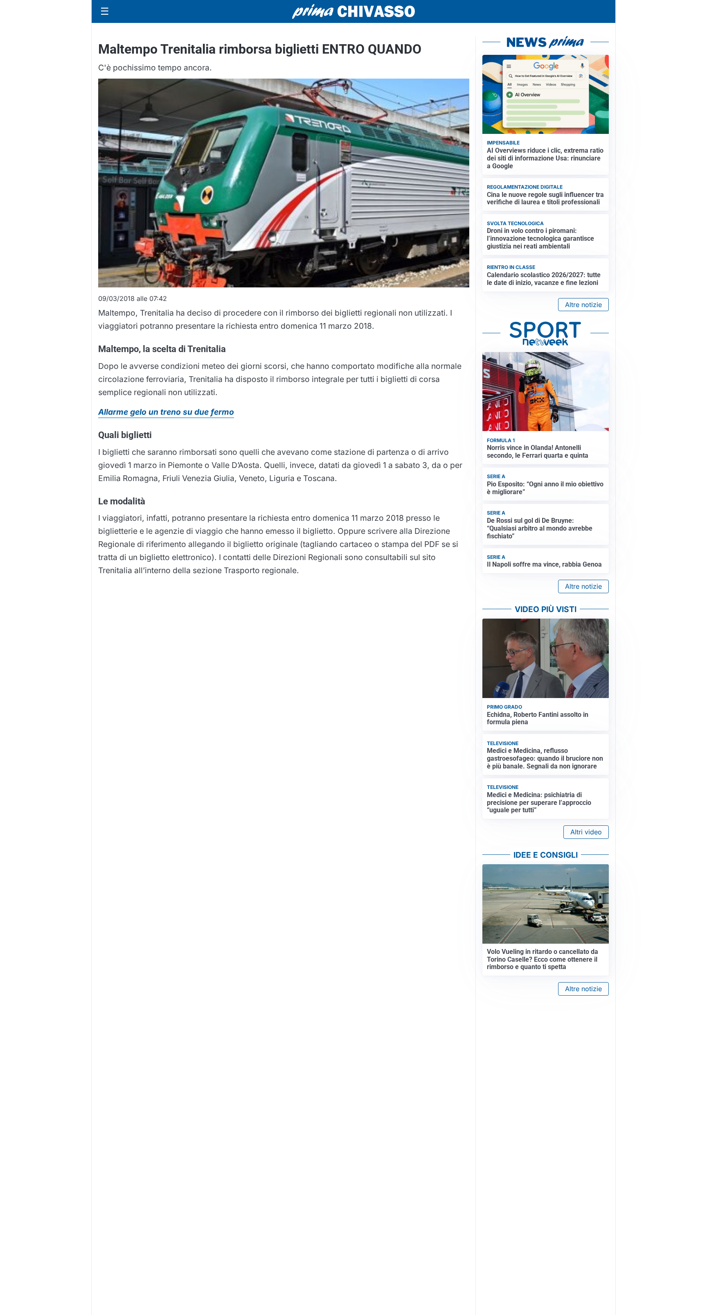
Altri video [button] (586, 832)
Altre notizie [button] (583, 305)
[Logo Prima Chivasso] (353, 11)
